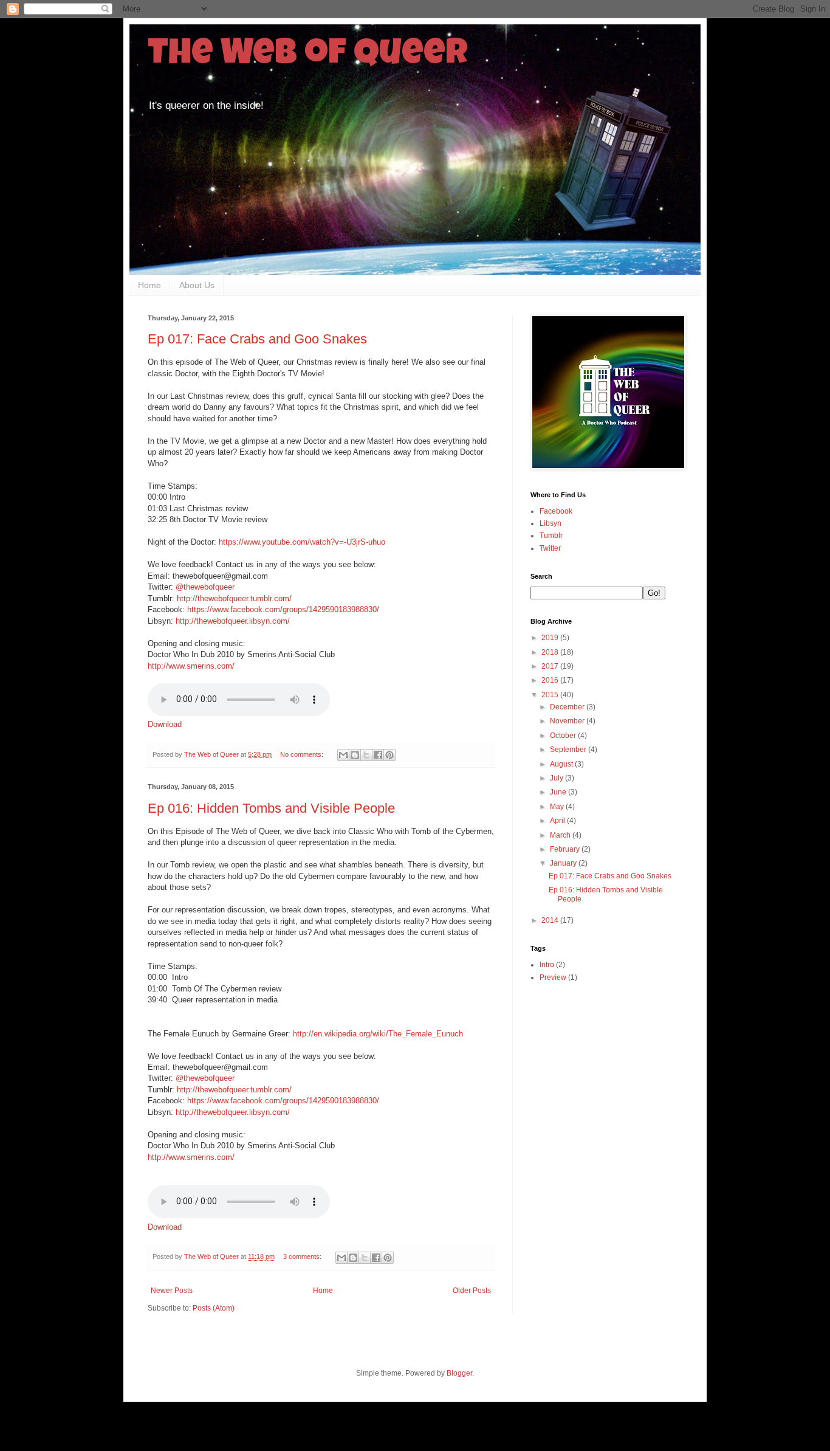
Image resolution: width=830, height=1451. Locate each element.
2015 (550, 695)
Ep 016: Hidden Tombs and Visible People (271, 808)
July (557, 778)
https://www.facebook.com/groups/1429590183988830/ (283, 609)
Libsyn (550, 523)
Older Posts (472, 1290)
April (558, 820)
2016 (550, 680)
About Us (196, 285)
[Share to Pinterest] (389, 755)
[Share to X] (366, 755)
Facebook (556, 511)
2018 (550, 652)
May (558, 806)
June (559, 792)
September (569, 749)
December (568, 707)
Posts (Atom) (214, 1308)
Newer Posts (172, 1290)
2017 (550, 666)
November (568, 721)
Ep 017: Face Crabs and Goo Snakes (257, 338)
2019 (550, 637)
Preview (553, 977)
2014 (550, 920)
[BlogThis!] (355, 755)
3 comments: (303, 1256)
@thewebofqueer (205, 586)
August (562, 764)
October (564, 735)
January (564, 863)
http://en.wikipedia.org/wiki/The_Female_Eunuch (378, 1033)
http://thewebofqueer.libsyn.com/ (233, 621)
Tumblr (551, 535)
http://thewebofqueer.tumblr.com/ (234, 598)
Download (165, 724)
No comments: (302, 754)
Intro (547, 964)
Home (149, 285)
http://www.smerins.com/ (191, 665)
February (565, 849)
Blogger (459, 1373)
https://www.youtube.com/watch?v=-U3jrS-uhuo (302, 541)
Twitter (550, 548)
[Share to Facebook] (378, 755)
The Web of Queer (308, 56)
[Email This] (343, 755)
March (561, 835)
